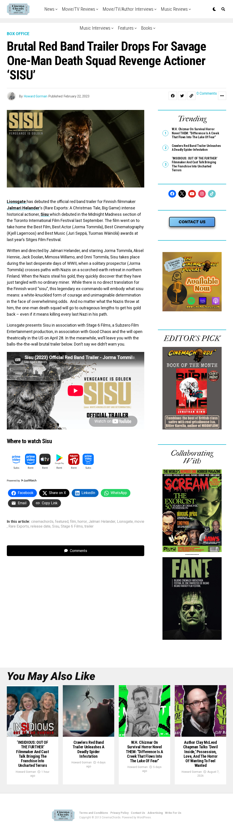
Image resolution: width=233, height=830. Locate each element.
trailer (89, 526)
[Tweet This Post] (182, 96)
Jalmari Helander (23, 208)
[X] (182, 194)
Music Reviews (174, 9)
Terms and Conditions (93, 812)
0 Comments (207, 94)
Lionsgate (17, 201)
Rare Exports (18, 526)
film (73, 521)
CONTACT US (192, 222)
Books (146, 28)
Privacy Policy (119, 812)
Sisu (45, 214)
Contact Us (138, 812)
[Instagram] (202, 194)
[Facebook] (172, 194)
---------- (192, 554)
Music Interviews (95, 28)
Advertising (155, 812)
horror (82, 521)
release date (40, 526)
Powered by (14, 480)
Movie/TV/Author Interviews (128, 9)
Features (126, 28)
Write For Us (173, 812)
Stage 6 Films (72, 526)
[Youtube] (192, 194)
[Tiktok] (212, 194)
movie (139, 521)
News (49, 9)
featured (61, 521)
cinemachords (42, 521)
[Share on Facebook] (173, 96)
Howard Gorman (35, 96)
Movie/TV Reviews (78, 9)
